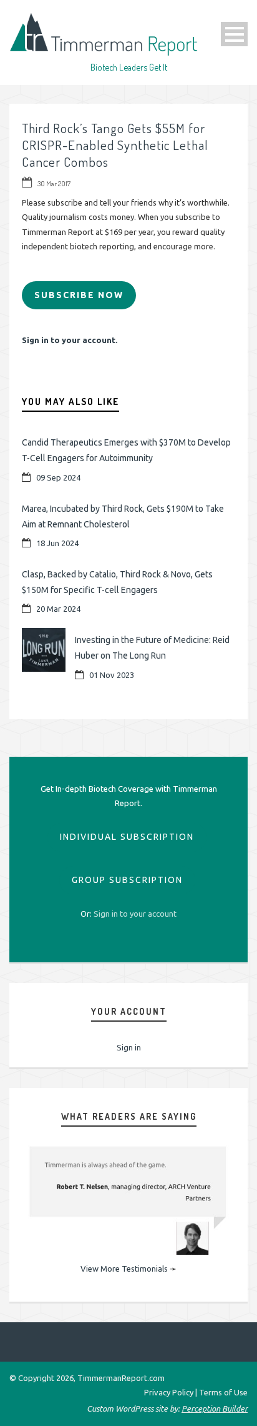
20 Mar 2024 (58, 608)
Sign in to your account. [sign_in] (69, 340)
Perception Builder (215, 1408)
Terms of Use (223, 1392)
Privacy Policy (168, 1392)
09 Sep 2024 (58, 477)
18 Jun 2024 (57, 543)
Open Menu (234, 34)
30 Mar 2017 (53, 183)
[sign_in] (135, 913)
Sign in (129, 1047)
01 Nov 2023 (111, 675)
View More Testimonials (124, 1268)
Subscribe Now (79, 295)
